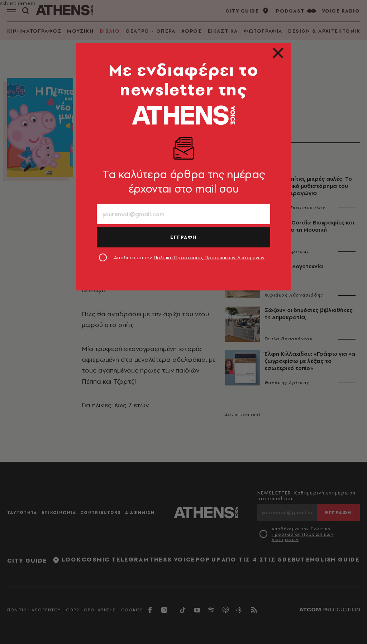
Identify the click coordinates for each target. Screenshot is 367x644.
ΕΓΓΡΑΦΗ (183, 237)
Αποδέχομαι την (189, 257)
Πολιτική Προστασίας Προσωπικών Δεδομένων (209, 257)
